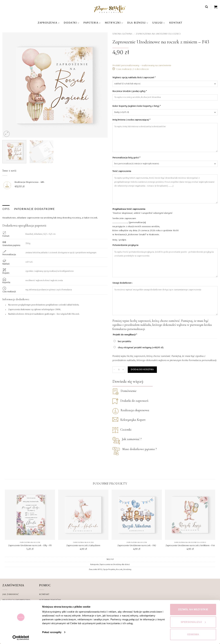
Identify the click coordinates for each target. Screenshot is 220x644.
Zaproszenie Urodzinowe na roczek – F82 (136, 546)
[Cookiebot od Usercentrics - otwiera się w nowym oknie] (21, 637)
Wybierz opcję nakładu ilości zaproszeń (133, 77)
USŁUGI (157, 22)
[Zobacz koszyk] (216, 6)
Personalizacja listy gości (126, 157)
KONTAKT (175, 22)
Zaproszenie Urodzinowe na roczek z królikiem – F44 (190, 546)
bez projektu (124, 341)
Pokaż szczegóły (51, 632)
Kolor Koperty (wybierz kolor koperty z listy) (136, 106)
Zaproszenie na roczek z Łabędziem (83, 546)
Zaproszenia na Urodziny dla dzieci (158, 34)
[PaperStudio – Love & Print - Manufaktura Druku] (110, 9)
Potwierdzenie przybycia (125, 245)
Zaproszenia (47, 22)
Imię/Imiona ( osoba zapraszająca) (131, 119)
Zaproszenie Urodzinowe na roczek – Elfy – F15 (30, 546)
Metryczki (113, 22)
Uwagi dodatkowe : (122, 283)
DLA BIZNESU (136, 22)
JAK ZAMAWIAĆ (10, 594)
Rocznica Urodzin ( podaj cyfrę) (129, 91)
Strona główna (122, 34)
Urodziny (127, 569)
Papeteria (90, 22)
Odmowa (193, 634)
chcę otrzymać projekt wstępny (140, 347)
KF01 (100, 569)
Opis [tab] (6, 209)
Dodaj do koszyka (142, 369)
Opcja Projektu (109, 569)
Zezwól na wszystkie (193, 609)
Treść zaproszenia (122, 171)
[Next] (101, 85)
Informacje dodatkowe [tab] (34, 209)
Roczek (119, 569)
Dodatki (70, 22)
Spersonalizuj (191, 622)
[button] (206, 7)
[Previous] (8, 85)
